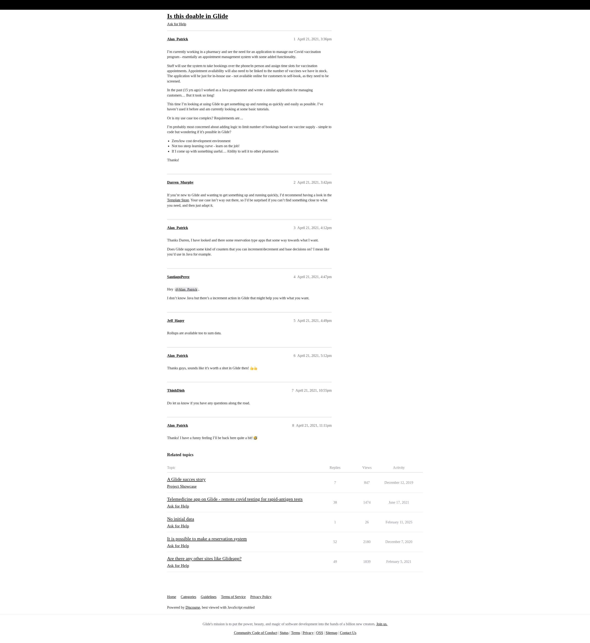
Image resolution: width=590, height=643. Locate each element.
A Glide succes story (186, 479)
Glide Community (15, 5)
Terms (295, 633)
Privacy (308, 633)
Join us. (381, 624)
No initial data (180, 518)
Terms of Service (233, 597)
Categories (188, 597)
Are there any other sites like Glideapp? (204, 558)
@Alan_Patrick (186, 289)
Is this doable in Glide (197, 16)
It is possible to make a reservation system (207, 538)
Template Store (178, 200)
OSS (319, 633)
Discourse (193, 607)
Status (284, 633)
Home (171, 597)
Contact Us (348, 633)
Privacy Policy (260, 597)
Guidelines (208, 597)
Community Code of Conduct (255, 633)
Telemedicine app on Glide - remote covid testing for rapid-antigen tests (235, 499)
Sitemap (331, 633)
